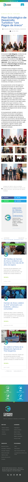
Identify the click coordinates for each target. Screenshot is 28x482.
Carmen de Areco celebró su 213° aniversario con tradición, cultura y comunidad (14, 306)
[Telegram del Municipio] (20, 475)
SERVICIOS (4, 443)
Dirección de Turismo (10, 13)
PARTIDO (3, 424)
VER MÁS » (6, 277)
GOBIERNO (16, 424)
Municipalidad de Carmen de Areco (13, 187)
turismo (5, 191)
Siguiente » (18, 371)
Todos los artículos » (16, 228)
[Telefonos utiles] (11, 1)
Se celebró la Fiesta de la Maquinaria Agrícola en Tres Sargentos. (13, 349)
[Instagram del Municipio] (13, 1)
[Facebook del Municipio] (15, 1)
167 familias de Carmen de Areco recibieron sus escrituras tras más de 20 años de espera (14, 262)
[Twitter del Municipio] (17, 1)
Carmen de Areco (8, 186)
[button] (22, 4)
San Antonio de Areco (19, 189)
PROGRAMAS (17, 443)
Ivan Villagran (17, 186)
